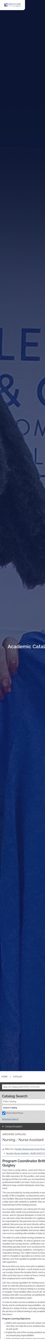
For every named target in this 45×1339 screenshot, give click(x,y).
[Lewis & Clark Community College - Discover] (12, 5)
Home (5, 1076)
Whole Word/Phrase (14, 1113)
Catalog (17, 1076)
